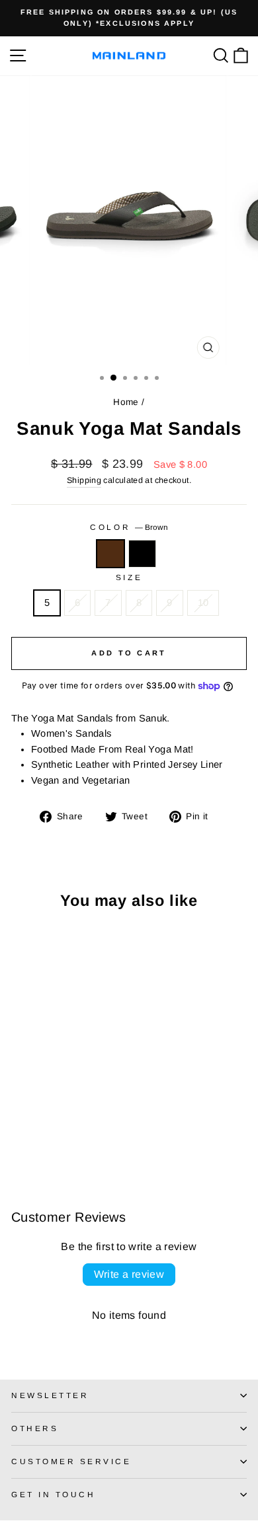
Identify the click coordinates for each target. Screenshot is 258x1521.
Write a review (129, 1274)
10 (203, 602)
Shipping (84, 480)
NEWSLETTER (50, 1395)
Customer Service (71, 1461)
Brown (110, 553)
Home (125, 402)
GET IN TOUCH (53, 1494)
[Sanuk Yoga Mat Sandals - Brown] (19, 1131)
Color (128, 527)
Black (142, 553)
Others (34, 1428)
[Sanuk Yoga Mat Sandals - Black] (34, 1131)
